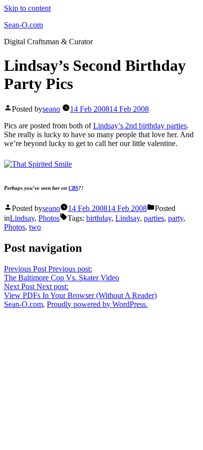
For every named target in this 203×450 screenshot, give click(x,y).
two (35, 227)
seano (51, 109)
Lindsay (22, 218)
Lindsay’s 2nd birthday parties (140, 125)
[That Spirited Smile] (38, 164)
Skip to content (27, 8)
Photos (49, 218)
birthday (98, 218)
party (175, 218)
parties (154, 218)
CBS (73, 188)
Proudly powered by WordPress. (97, 304)
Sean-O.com (23, 25)
